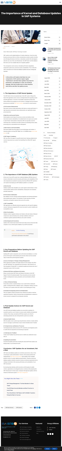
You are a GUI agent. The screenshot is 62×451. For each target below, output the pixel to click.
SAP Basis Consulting (48, 143)
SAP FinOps (46, 166)
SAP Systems (19, 407)
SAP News (46, 169)
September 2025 (52, 112)
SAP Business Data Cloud (49, 158)
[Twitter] (37, 408)
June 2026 (52, 84)
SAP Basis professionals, (16, 356)
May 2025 (52, 124)
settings (34, 448)
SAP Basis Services (9, 407)
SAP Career (46, 161)
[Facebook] (35, 408)
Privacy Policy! (11, 449)
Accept (47, 448)
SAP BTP (56, 156)
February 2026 (52, 96)
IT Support (55, 137)
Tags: (2, 407)
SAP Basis (54, 140)
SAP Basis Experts (47, 145)
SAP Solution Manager (48, 174)
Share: (31, 407)
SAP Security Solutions (24, 431)
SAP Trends (46, 179)
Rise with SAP (46, 140)
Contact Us (39, 429)
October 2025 (52, 109)
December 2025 (52, 102)
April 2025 (52, 127)
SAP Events (55, 164)
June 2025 (52, 121)
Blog (37, 433)
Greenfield (51, 135)
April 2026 (52, 90)
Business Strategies (51, 132)
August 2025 (52, 115)
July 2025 (52, 118)
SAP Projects (53, 169)
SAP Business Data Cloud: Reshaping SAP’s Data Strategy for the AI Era (54, 69)
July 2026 (52, 81)
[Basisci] (8, 2)
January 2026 (52, 99)
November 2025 (52, 105)
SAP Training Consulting (25, 435)
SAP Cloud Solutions (24, 433)
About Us (38, 427)
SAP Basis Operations (48, 148)
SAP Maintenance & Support (26, 429)
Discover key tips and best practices (19, 233)
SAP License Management (25, 439)
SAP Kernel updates (19, 103)
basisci (13, 46)
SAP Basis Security (47, 153)
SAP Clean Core (54, 161)
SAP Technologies (55, 177)
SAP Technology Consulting (25, 427)
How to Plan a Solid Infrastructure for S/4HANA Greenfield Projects (53, 60)
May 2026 (52, 87)
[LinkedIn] (39, 408)
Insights (35, 40)
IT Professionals (47, 137)
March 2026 (52, 93)
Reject (54, 448)
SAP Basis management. (22, 372)
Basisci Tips (52, 40)
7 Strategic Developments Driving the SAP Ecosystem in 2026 (54, 50)
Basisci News (52, 37)
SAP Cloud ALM (47, 164)
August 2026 (52, 78)
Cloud (45, 135)
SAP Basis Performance (48, 151)
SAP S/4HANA (46, 171)
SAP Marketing (54, 166)
